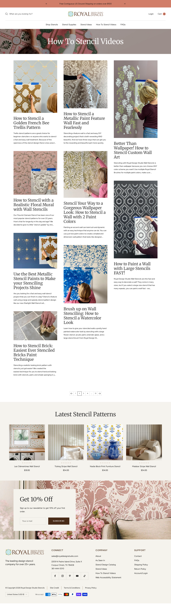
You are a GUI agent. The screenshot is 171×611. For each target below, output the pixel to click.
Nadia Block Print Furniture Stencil (105, 466)
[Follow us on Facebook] (55, 576)
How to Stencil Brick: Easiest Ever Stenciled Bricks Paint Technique (34, 352)
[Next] (100, 393)
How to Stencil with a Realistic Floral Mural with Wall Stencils (33, 205)
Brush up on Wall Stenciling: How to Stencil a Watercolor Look (82, 315)
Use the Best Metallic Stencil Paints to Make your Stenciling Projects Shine (34, 280)
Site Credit (54, 588)
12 (95, 393)
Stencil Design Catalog (106, 564)
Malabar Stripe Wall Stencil (144, 466)
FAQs (123, 24)
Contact (138, 556)
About (98, 556)
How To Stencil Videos (106, 24)
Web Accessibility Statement (108, 577)
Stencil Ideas (86, 24)
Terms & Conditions (72, 588)
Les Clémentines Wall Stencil (27, 466)
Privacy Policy (90, 588)
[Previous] (71, 393)
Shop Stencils (52, 24)
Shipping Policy (141, 564)
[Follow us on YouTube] (77, 576)
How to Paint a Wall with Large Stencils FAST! (132, 268)
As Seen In (100, 560)
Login (151, 14)
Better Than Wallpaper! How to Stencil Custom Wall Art (133, 150)
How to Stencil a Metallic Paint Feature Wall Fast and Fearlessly (84, 120)
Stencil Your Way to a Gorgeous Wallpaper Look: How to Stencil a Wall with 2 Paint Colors (85, 212)
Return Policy (140, 569)
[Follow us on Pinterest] (69, 576)
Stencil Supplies (69, 24)
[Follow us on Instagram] (62, 576)
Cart (161, 14)
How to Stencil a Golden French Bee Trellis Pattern (31, 123)
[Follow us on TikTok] (84, 576)
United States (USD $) (15, 594)
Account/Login (141, 573)
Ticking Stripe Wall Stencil (66, 466)
